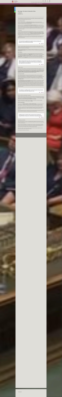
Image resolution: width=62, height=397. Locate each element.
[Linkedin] (15, 10)
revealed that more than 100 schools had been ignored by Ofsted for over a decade (31, 98)
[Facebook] (15, 7)
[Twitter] (15, 9)
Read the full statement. (39, 3)
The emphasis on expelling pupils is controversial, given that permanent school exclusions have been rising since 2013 (31, 90)
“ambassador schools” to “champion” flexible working (29, 103)
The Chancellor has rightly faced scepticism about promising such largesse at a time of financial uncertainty (30, 42)
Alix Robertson (20, 12)
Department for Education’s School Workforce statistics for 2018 (31, 33)
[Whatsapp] (15, 11)
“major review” (31, 54)
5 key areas (26, 57)
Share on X (42, 43)
